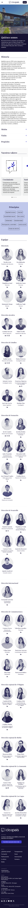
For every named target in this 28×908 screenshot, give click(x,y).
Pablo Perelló (21, 331)
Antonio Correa (7, 381)
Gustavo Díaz (7, 783)
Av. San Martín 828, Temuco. (8, 890)
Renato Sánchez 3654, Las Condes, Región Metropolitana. (11, 879)
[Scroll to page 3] (14, 197)
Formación (4, 854)
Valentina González (21, 628)
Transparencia (18, 851)
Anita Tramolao (7, 454)
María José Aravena (21, 650)
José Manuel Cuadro (7, 476)
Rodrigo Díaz (21, 403)
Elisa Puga (7, 672)
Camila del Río (7, 701)
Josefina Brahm (20, 432)
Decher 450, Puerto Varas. (7, 893)
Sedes (3, 862)
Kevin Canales (7, 432)
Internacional (18, 856)
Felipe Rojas (7, 650)
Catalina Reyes (20, 476)
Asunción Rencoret (21, 549)
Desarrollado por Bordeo (14, 906)
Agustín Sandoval (7, 571)
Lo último (3, 859)
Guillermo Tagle (21, 304)
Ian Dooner (7, 498)
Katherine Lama (21, 283)
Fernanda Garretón (7, 599)
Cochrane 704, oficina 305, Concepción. (11, 886)
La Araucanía (4, 888)
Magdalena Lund (7, 283)
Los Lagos (3, 892)
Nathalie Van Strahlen (21, 783)
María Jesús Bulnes (20, 672)
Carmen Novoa (7, 628)
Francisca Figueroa (20, 381)
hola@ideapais (4, 870)
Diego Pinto (20, 754)
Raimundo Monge (7, 304)
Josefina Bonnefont (21, 813)
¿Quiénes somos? (6, 851)
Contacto (17, 859)
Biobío (2, 885)
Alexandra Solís (20, 454)
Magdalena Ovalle (21, 527)
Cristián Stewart (7, 331)
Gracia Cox (7, 813)
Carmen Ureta (7, 549)
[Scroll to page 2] (13, 197)
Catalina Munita (7, 724)
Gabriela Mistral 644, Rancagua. (9, 883)
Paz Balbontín (21, 262)
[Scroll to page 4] (15, 197)
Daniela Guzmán (7, 527)
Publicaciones (5, 856)
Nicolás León (7, 262)
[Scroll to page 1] (12, 197)
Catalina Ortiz (21, 701)
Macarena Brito (7, 754)
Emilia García (7, 359)
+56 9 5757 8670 (5, 872)
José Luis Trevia (7, 403)
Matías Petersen (21, 359)
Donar (16, 854)
